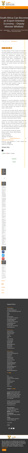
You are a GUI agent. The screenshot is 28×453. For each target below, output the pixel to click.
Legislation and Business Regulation (13, 378)
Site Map (3, 287)
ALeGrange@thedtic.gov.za (11, 362)
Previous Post (14, 158)
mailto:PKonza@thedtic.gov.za (12, 370)
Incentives (8, 379)
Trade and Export (10, 382)
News (3, 273)
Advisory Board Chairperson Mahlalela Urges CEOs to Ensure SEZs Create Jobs (4, 240)
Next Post (14, 161)
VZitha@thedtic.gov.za (10, 348)
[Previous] (5, 48)
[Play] (3, 48)
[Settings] (10, 48)
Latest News (2, 284)
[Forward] (8, 48)
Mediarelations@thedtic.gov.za (8, 139)
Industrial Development (11, 381)
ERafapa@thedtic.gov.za (11, 344)
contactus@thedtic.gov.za (11, 404)
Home (1, 30)
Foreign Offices (9, 422)
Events (2, 289)
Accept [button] (4, 449)
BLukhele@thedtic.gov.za (15, 138)
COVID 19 (4, 265)
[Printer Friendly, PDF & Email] (8, 153)
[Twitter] (3, 255)
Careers (2, 292)
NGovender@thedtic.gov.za (11, 319)
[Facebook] (3, 252)
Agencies (8, 383)
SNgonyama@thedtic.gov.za (11, 366)
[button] (1, 7)
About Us (3, 280)
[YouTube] (3, 258)
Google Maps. (17, 411)
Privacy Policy (9, 386)
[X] (2, 150)
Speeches (3, 275)
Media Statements (7, 30)
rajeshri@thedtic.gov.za (11, 327)
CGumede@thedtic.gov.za (11, 323)
